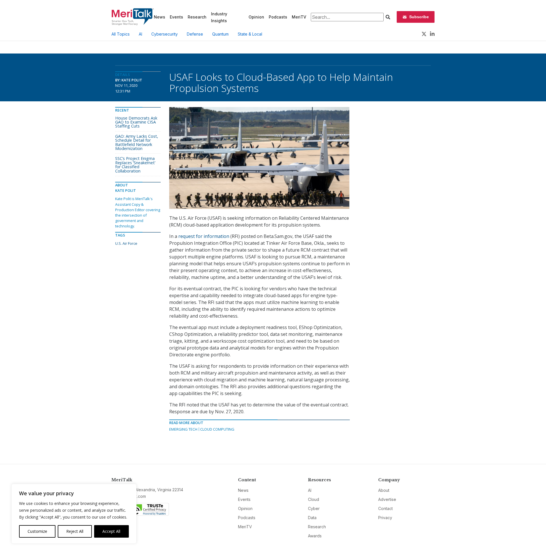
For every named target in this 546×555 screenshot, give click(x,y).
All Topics (120, 34)
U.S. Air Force (126, 243)
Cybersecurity (164, 34)
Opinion (256, 17)
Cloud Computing (217, 429)
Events (176, 17)
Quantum (220, 34)
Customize (37, 531)
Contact (385, 508)
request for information (203, 236)
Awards (315, 535)
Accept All (111, 531)
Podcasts (278, 17)
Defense (195, 34)
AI (140, 34)
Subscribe (419, 17)
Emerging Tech (183, 429)
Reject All (74, 531)
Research (197, 17)
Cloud (313, 499)
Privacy (385, 517)
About (383, 490)
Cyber (314, 508)
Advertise (387, 499)
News (159, 17)
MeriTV (299, 17)
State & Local (250, 34)
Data (312, 517)
